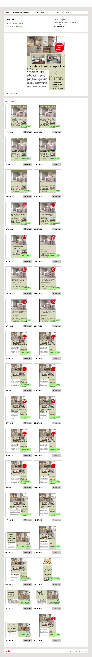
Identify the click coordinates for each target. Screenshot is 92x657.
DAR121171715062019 (63, 13)
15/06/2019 (9, 19)
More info (27, 132)
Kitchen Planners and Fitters (14, 23)
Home (7, 13)
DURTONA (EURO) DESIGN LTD (42, 13)
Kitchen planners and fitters (20, 13)
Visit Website (60, 27)
